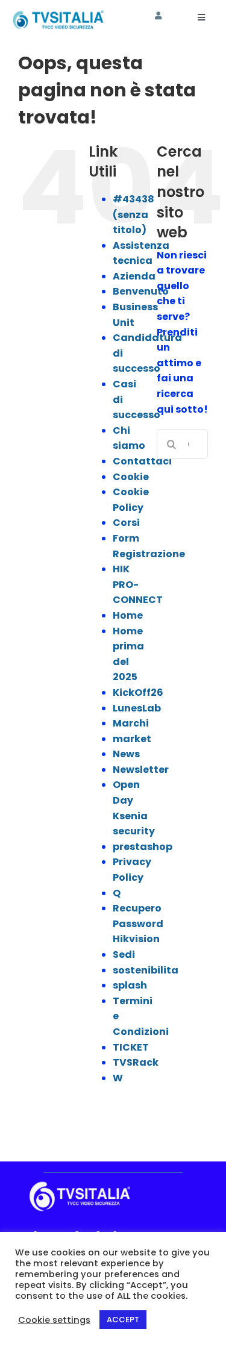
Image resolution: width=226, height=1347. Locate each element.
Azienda (134, 276)
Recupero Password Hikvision (138, 923)
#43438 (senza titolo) (133, 214)
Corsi (126, 523)
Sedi (124, 954)
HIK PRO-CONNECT (138, 584)
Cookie (131, 477)
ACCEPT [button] (123, 1319)
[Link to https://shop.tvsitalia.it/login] (158, 16)
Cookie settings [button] (54, 1319)
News (126, 754)
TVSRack (136, 1062)
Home (128, 615)
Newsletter (141, 770)
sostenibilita (145, 970)
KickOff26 (138, 692)
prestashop (142, 847)
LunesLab (137, 708)
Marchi (131, 723)
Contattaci (142, 461)
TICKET (131, 1047)
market (132, 739)
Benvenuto (141, 291)
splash (130, 985)
